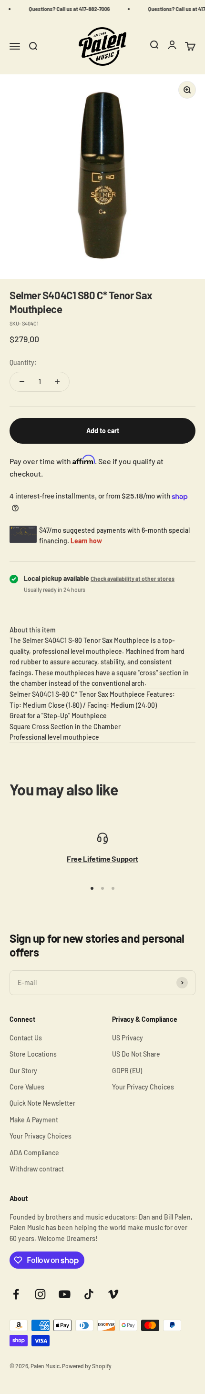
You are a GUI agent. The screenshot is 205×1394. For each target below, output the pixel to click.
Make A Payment (34, 1120)
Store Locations (33, 1054)
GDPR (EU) (127, 1071)
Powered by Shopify (87, 1366)
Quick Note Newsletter (42, 1103)
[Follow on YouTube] (64, 1294)
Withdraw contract (37, 1169)
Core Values (27, 1087)
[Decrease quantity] (22, 381)
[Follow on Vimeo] (113, 1294)
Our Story (23, 1071)
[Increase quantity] (57, 381)
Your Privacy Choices (41, 1136)
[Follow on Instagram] (40, 1294)
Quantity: (23, 362)
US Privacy (127, 1038)
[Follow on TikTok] (88, 1294)
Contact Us (26, 1038)
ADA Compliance (34, 1153)
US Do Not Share (136, 1054)
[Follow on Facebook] (16, 1294)
